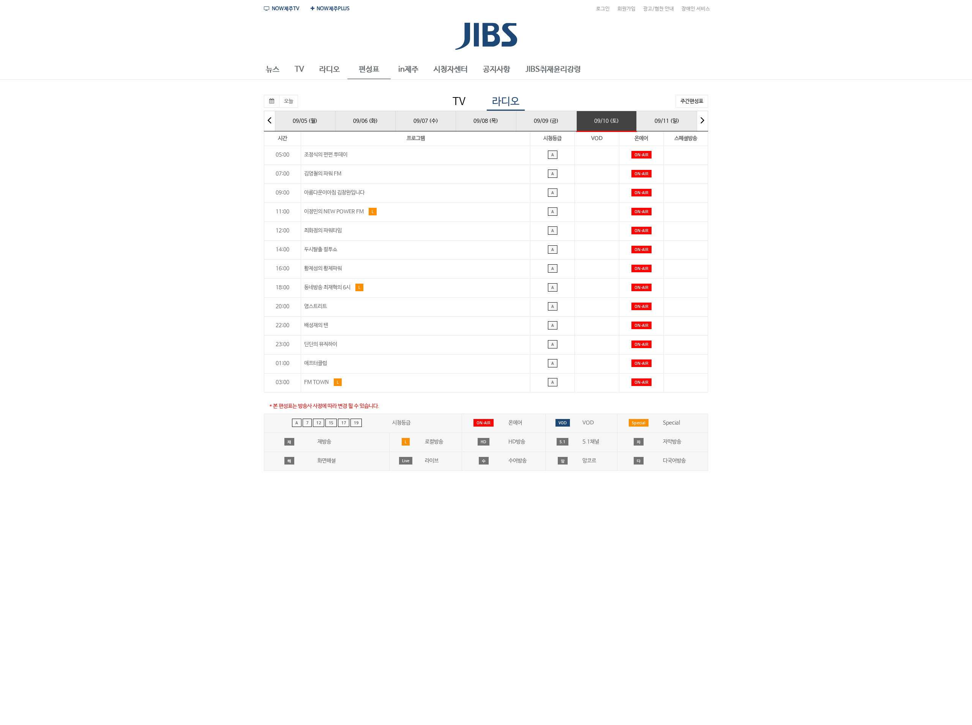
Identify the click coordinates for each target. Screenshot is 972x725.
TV (459, 102)
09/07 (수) (425, 121)
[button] (272, 69)
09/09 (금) (546, 121)
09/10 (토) (606, 121)
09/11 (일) (667, 121)
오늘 (288, 101)
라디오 (505, 102)
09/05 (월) (305, 121)
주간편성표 (691, 101)
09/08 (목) (485, 121)
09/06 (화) (365, 121)
